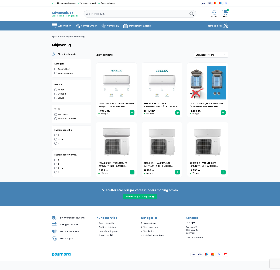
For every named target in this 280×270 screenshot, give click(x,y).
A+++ (60, 139)
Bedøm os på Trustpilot (138, 196)
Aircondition (64, 25)
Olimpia (62, 93)
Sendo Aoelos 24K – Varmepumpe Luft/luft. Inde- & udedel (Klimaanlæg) (160, 106)
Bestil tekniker (215, 25)
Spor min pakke (106, 223)
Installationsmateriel (140, 25)
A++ (60, 135)
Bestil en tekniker (107, 227)
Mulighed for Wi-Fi (67, 118)
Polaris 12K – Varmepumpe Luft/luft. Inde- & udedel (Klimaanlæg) (112, 166)
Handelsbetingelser (108, 231)
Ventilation (113, 25)
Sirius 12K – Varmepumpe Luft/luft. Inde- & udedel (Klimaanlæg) (157, 166)
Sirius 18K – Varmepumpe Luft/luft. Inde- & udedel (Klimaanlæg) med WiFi (203, 166)
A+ (59, 160)
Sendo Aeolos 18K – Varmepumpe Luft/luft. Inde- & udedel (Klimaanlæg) (116, 106)
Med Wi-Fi (63, 114)
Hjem (54, 36)
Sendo (61, 97)
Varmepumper (89, 25)
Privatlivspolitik (106, 235)
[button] (132, 112)
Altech (61, 89)
